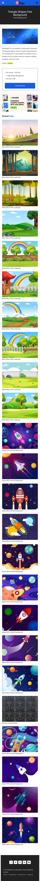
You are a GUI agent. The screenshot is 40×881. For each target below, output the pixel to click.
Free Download (20, 86)
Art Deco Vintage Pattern (10, 723)
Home (5, 874)
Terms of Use (21, 874)
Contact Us (30, 874)
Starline (10, 63)
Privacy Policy (12, 874)
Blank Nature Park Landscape (11, 147)
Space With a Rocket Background (12, 450)
